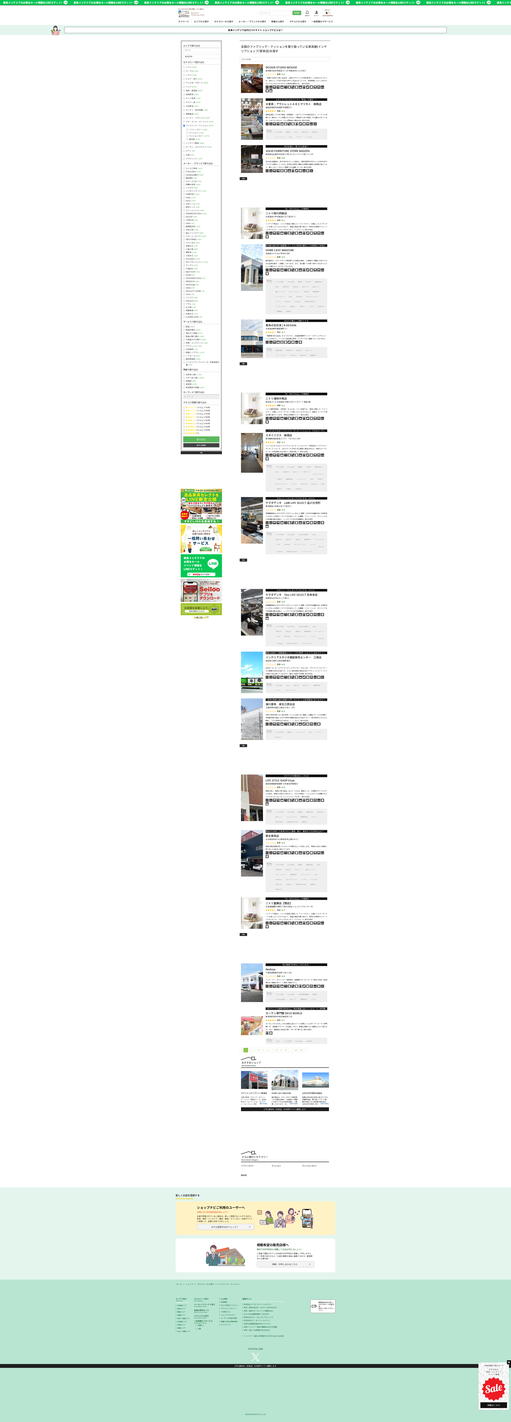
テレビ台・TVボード (197, 82)
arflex (322, 484)
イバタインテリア (280, 306)
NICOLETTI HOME (195, 291)
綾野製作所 (316, 292)
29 (301, 1050)
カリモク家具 (279, 282)
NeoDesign (192, 284)
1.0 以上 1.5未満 (203, 407)
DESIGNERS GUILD (195, 278)
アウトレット (194, 158)
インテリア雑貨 (195, 143)
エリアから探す (201, 21)
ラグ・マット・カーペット (199, 121)
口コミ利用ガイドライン (229, 1305)
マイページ (183, 21)
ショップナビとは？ (228, 1315)
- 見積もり (200, 1325)
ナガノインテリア (294, 292)
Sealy (296, 132)
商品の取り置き (195, 336)
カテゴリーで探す (201, 1300)
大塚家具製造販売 (303, 994)
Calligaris (297, 301)
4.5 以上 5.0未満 (203, 430)
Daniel (190, 275)
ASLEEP (308, 282)
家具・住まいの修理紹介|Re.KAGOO (257, 1330)
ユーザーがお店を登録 (229, 1318)
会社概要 (224, 1299)
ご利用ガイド (225, 1312)
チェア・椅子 (194, 79)
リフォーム (192, 355)
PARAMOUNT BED (309, 301)
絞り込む (201, 439)
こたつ (191, 75)
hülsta (190, 288)
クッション (196, 132)
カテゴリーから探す (223, 21)
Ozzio (190, 294)
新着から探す (277, 21)
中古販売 (191, 349)
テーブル (192, 71)
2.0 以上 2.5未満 (203, 413)
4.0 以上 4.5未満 (203, 426)
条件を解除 (201, 445)
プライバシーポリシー (229, 1308)
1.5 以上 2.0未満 (203, 410)
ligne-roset (304, 484)
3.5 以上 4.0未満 (203, 423)
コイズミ (313, 544)
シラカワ (311, 306)
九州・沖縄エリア (183, 1331)
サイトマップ (225, 1324)
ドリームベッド (280, 137)
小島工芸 (314, 132)
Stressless (299, 297)
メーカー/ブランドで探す (204, 1305)
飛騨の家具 (318, 282)
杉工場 (190, 307)
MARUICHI (321, 306)
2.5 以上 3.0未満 (203, 417)
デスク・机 (193, 102)
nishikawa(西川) (303, 534)
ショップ (189, 1284)
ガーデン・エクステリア (198, 147)
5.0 (198, 433)
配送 (190, 326)
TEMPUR (320, 479)
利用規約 (224, 1302)
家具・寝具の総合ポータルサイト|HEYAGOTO (260, 1307)
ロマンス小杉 (193, 181)
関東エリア (181, 1312)
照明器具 (192, 114)
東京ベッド (316, 287)
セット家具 (193, 98)
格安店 (191, 384)
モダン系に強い (195, 377)
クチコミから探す (297, 21)
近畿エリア (181, 1315)
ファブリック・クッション (199, 125)
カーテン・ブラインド (197, 118)
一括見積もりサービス (322, 21)
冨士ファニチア (280, 292)
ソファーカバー (198, 129)
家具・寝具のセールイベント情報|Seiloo (258, 1311)
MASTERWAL (279, 822)
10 (286, 1050)
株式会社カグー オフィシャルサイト (257, 1320)
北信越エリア (182, 1321)
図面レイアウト (195, 352)
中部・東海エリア (183, 1318)
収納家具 (192, 94)
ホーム (179, 1284)
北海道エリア (182, 1305)
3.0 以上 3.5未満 (203, 420)
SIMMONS (305, 132)
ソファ (191, 67)
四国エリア (181, 1328)
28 (296, 1050)
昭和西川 (191, 178)
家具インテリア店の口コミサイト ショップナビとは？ (255, 30)
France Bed (278, 132)
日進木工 (288, 311)
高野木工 (292, 306)
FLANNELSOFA (194, 317)
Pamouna (287, 301)
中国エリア (181, 1325)
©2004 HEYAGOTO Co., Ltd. (255, 1414)
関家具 (288, 132)
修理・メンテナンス (196, 343)
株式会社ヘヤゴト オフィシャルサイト (258, 1304)
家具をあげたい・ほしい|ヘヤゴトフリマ (258, 1317)
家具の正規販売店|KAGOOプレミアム (257, 1324)
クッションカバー (199, 136)
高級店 (190, 381)
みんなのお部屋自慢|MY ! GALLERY (256, 1314)
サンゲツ (298, 137)
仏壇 (190, 154)
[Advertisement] (285, 191)
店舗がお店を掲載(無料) (229, 1321)
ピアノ (190, 151)
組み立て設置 (194, 333)
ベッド (191, 86)
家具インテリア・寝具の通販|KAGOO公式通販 (260, 1327)
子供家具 (192, 106)
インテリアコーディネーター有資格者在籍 (202, 363)
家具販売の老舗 (195, 387)
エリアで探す (181, 1300)
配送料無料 (193, 330)
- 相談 (199, 1328)
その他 (277, 1041)
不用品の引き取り (196, 339)
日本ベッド (305, 287)
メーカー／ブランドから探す (252, 21)
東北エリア (181, 1308)
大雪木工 (302, 306)
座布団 (194, 139)
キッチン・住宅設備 (196, 110)
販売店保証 (193, 359)
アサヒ (190, 304)
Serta (290, 137)
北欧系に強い (193, 374)
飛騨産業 (279, 311)
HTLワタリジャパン (312, 297)
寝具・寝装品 (194, 90)
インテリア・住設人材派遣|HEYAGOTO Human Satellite (264, 1336)
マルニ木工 (308, 137)
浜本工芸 (295, 287)
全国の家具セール (201, 1311)
